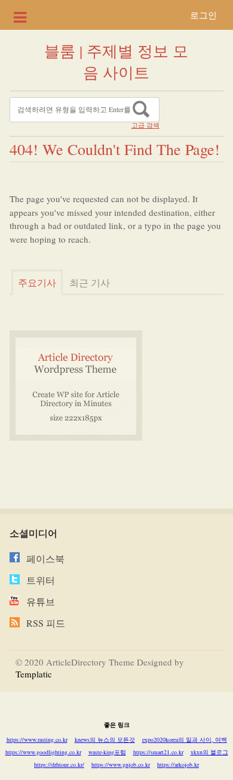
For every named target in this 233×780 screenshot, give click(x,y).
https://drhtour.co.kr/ (59, 764)
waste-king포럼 (107, 752)
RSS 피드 (45, 623)
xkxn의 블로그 (209, 752)
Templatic (34, 674)
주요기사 (37, 282)
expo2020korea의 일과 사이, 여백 (184, 739)
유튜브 (40, 601)
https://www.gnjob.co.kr (120, 764)
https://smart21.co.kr (158, 752)
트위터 (40, 580)
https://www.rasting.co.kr (37, 739)
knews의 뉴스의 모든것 (105, 739)
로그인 (203, 15)
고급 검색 (145, 125)
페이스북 (45, 558)
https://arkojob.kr (178, 764)
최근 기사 (89, 282)
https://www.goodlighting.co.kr (43, 752)
